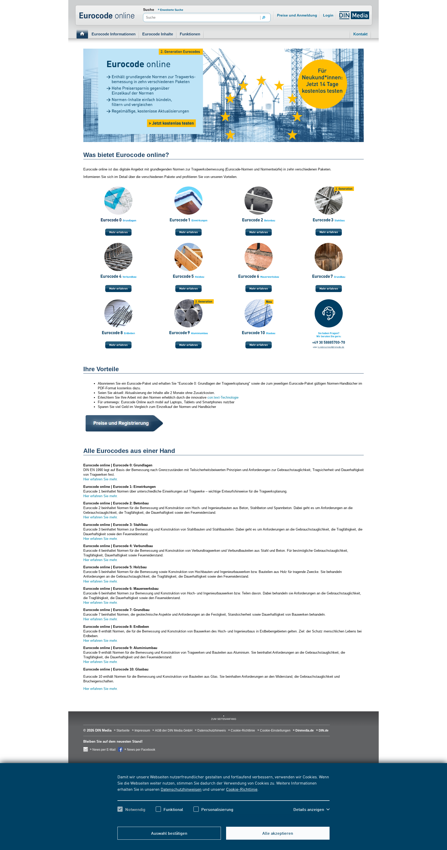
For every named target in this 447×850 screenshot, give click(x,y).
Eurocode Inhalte (157, 34)
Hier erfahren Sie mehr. (101, 479)
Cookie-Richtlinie (241, 789)
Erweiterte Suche (171, 9)
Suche (148, 10)
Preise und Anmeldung (297, 15)
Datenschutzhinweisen (181, 789)
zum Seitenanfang (223, 719)
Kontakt (360, 34)
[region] (223, 797)
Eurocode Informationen (114, 34)
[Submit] (263, 18)
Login (328, 15)
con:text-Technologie (223, 397)
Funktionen (190, 34)
